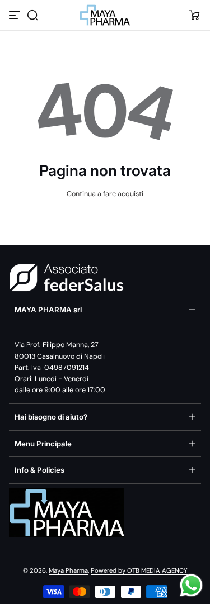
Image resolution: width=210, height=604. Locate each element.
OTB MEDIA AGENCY (157, 571)
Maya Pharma (68, 571)
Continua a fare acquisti (105, 193)
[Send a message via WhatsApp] (191, 585)
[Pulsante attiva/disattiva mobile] (15, 15)
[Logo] (105, 15)
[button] (32, 15)
